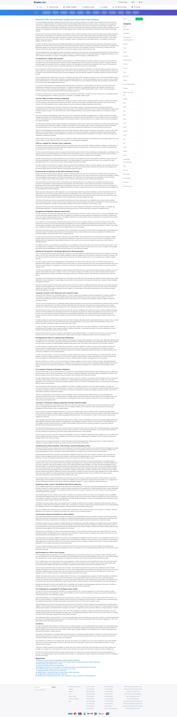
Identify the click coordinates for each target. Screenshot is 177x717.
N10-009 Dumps (109, 686)
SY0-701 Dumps (90, 686)
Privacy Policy (72, 696)
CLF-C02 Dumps (109, 701)
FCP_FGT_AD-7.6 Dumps (110, 708)
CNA (124, 103)
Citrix (72, 12)
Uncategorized (127, 186)
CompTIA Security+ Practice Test (133, 686)
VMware (64, 12)
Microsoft (46, 12)
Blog (70, 701)
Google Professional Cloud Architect (133, 706)
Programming (127, 178)
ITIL (104, 12)
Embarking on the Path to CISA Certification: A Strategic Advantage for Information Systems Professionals (66, 667)
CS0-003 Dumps (109, 698)
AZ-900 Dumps (109, 691)
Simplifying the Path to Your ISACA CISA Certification (51, 670)
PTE (124, 139)
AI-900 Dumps (90, 696)
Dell (128, 12)
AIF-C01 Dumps (90, 706)
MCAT (124, 127)
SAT (124, 143)
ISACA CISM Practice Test (133, 708)
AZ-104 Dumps (90, 689)
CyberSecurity (127, 60)
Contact (71, 691)
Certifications (127, 37)
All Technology (127, 162)
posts (124, 155)
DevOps (125, 170)
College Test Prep (128, 92)
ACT (124, 95)
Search (139, 18)
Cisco (55, 12)
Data (124, 166)
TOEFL (125, 151)
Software (125, 182)
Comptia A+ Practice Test (133, 691)
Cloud (124, 52)
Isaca (121, 12)
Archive (71, 689)
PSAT (124, 135)
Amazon (96, 12)
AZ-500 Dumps (109, 703)
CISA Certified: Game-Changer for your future (49, 663)
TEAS (124, 147)
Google (125, 68)
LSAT (124, 123)
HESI (124, 115)
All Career (126, 29)
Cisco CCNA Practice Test (133, 696)
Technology (126, 159)
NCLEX (125, 131)
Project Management (129, 84)
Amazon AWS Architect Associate (133, 701)
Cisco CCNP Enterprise (133, 698)
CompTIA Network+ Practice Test (133, 689)
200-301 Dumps (90, 691)
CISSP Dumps (108, 706)
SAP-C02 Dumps (90, 701)
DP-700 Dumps (90, 698)
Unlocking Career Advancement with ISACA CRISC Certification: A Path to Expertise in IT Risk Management (66, 675)
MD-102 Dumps (109, 696)
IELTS (124, 119)
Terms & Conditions (74, 698)
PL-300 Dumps (108, 689)
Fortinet (112, 12)
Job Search (126, 33)
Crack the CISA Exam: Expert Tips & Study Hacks (50, 665)
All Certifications (128, 40)
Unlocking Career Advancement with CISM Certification (52, 674)
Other (135, 12)
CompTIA (126, 56)
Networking (126, 174)
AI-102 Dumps (90, 708)
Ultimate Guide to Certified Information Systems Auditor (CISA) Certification (58, 672)
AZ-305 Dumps (90, 703)
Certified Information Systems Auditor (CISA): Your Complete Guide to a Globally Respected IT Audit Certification (68, 662)
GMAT (125, 107)
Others (125, 80)
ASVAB (125, 99)
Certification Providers (74, 686)
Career (125, 26)
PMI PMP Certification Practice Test (132, 703)
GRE (124, 111)
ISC (88, 12)
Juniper (80, 12)
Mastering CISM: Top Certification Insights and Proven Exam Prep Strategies (67, 19)
